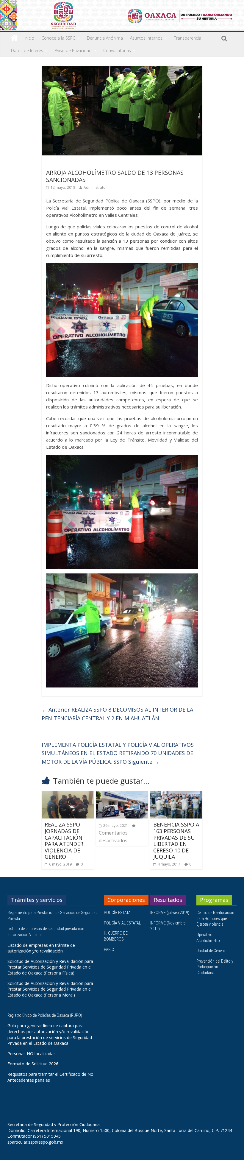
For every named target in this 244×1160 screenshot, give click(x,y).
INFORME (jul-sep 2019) (169, 912)
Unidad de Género (210, 950)
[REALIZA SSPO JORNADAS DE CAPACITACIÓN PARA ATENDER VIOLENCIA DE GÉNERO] (68, 794)
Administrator (95, 187)
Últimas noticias (62, 163)
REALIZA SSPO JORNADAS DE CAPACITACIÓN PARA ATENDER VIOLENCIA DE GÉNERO (64, 840)
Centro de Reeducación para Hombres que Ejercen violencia (215, 918)
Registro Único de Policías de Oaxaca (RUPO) (45, 1015)
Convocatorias (117, 50)
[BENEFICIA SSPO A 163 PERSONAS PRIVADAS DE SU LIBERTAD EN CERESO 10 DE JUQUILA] (176, 794)
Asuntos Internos (146, 38)
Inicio (29, 38)
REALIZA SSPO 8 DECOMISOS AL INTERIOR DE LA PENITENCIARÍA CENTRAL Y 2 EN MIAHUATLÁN (117, 714)
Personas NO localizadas (31, 1053)
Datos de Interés (27, 50)
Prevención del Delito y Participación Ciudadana (214, 967)
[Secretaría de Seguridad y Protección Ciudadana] (14, 38)
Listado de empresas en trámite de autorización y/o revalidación (41, 948)
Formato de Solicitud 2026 (32, 1064)
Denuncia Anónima (105, 38)
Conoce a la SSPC (58, 38)
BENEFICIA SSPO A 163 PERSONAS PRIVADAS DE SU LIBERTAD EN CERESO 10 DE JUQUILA (176, 840)
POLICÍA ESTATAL (118, 912)
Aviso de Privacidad (73, 50)
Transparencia (187, 38)
